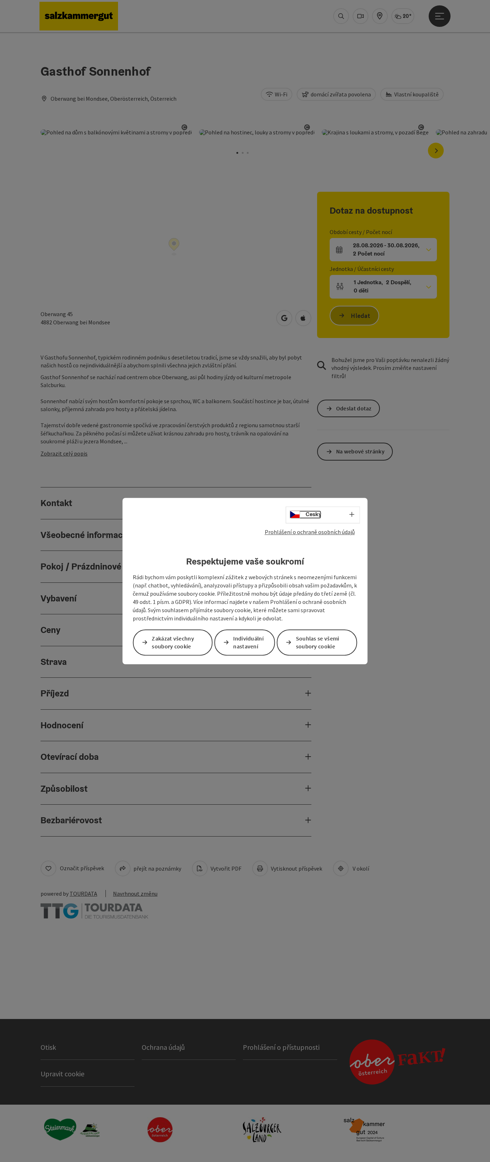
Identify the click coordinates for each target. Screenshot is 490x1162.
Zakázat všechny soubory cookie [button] (173, 642)
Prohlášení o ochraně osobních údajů (310, 531)
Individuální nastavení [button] (248, 642)
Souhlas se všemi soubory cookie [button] (317, 642)
